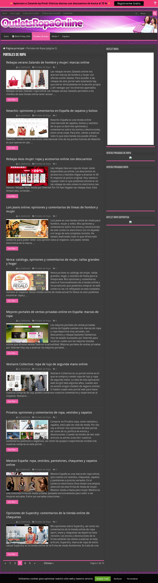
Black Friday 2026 (22, 36)
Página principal (14, 48)
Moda (54, 36)
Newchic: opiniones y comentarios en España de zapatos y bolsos (52, 111)
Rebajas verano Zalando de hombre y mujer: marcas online (47, 62)
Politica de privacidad (51, 13)
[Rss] (136, 13)
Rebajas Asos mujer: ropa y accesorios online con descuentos (49, 159)
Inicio (4, 13)
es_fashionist (24, 67)
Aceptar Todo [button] (103, 579)
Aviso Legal (15, 13)
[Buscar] (155, 13)
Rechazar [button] (118, 579)
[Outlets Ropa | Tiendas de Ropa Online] (14, 24)
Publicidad (67, 13)
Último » (49, 563)
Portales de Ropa (40, 36)
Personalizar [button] (132, 579)
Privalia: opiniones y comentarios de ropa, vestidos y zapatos (49, 412)
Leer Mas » (12, 100)
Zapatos (65, 36)
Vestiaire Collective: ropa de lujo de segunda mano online (47, 364)
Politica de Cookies (31, 13)
